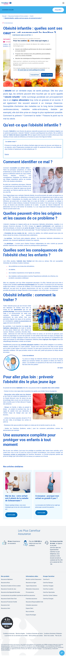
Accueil (4, 16)
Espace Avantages (31, 614)
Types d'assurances (31, 585)
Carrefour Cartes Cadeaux (50, 595)
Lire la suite (11, 515)
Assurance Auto (5, 582)
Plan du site (58, 635)
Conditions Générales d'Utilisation (53, 633)
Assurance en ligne (31, 582)
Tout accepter (47, 75)
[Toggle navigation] (63, 3)
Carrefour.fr (46, 579)
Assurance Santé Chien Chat (9, 598)
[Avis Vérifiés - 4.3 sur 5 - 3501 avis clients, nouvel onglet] (7, 623)
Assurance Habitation (7, 579)
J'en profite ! (58, 10)
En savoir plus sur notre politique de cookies (31, 70)
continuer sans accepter (21, 35)
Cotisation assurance (31, 605)
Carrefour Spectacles (49, 592)
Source (7, 154)
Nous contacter (30, 611)
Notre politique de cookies (36, 635)
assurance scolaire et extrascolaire (15, 454)
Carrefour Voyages (48, 585)
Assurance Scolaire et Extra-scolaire (18, 16)
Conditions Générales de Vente (34, 633)
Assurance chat (5, 605)
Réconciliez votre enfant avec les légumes (17, 394)
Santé (31, 16)
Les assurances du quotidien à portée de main (13, 595)
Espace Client (29, 608)
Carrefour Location (48, 589)
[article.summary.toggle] (62, 653)
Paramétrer (35, 75)
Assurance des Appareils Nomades (10, 592)
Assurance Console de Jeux (8, 589)
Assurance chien (5, 608)
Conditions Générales (9, 633)
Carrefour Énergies (48, 598)
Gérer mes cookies (49, 635)
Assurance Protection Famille (9, 602)
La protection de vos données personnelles (16, 635)
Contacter (8, 41)
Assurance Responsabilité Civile (34, 602)
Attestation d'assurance (32, 589)
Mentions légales (20, 633)
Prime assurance (30, 595)
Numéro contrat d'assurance (33, 579)
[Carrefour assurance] (6, 3)
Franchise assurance (31, 598)
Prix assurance (30, 592)
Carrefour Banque (48, 582)
